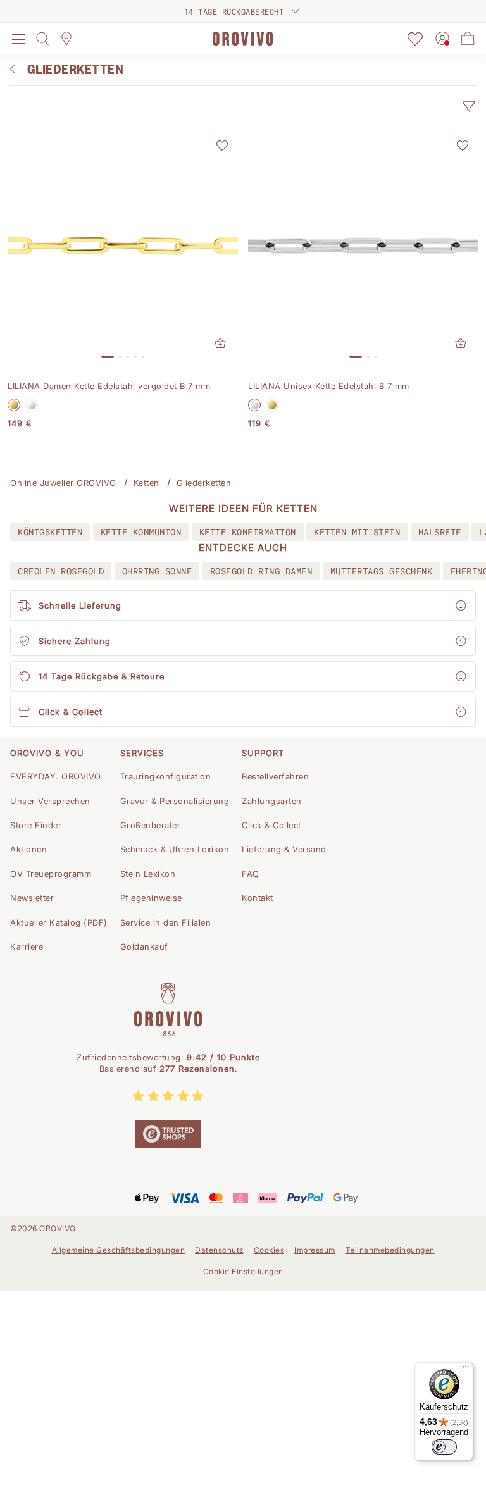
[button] (468, 107)
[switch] (444, 1447)
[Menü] (465, 1369)
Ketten (146, 483)
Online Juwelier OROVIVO (63, 483)
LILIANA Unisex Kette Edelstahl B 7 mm (328, 386)
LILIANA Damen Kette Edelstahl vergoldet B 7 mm (109, 386)
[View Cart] (467, 38)
